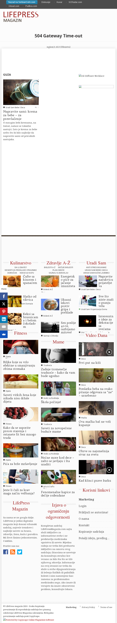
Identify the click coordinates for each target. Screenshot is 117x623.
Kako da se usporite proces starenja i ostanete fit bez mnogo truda (19, 433)
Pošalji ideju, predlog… (94, 538)
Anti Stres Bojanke (96, 267)
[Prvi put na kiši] (96, 349)
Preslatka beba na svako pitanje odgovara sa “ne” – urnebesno (96, 392)
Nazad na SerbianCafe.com (21, 2)
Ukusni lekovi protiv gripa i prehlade (67, 306)
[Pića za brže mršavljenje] (20, 450)
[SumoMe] (4, 334)
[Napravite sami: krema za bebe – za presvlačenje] (21, 91)
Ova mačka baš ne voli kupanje (95, 423)
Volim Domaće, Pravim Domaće (19, 304)
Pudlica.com (31, 6)
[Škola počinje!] (58, 388)
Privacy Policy (88, 607)
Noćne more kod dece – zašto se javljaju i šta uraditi (57, 461)
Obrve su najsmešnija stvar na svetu (94, 452)
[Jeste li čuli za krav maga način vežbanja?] (20, 476)
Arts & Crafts (48, 487)
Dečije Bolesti (65, 267)
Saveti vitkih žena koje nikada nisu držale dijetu (19, 398)
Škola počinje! (51, 402)
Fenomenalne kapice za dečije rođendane (58, 493)
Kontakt (84, 525)
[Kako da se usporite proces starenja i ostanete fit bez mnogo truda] (20, 414)
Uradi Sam (96, 263)
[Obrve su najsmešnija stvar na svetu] (96, 437)
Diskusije (45, 2)
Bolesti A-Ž (49, 267)
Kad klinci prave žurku (95, 480)
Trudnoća (47, 365)
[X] (4, 304)
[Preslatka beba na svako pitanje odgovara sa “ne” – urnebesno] (96, 375)
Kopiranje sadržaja (91, 531)
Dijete (8, 357)
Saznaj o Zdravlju (58, 273)
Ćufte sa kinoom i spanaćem (30, 280)
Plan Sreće (58, 270)
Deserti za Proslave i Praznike (21, 270)
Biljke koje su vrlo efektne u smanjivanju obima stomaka (19, 365)
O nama (84, 518)
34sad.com (14, 6)
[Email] (4, 326)
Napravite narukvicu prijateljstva (106, 281)
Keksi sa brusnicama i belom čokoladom (30, 320)
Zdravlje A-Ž (58, 263)
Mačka (84, 418)
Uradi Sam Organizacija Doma (94, 309)
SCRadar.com (75, 2)
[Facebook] (4, 296)
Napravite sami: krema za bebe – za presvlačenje (20, 115)
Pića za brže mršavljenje (20, 464)
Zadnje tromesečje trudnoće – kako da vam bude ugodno (58, 372)
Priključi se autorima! (93, 512)
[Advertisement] (57, 250)
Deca (83, 359)
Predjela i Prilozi (13, 286)
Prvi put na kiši (90, 363)
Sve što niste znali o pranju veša (106, 301)
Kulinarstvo (20, 263)
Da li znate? (21, 267)
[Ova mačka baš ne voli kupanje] (96, 407)
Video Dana (96, 335)
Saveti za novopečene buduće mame (56, 429)
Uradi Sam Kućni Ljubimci (96, 273)
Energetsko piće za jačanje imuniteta (68, 281)
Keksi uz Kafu (27, 273)
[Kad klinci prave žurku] (96, 466)
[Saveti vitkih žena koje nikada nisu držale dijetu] (20, 381)
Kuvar (59, 2)
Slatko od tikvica (29, 298)
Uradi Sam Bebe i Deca (15, 107)
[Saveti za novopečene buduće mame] (58, 414)
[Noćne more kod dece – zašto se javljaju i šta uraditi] (58, 443)
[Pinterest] (4, 311)
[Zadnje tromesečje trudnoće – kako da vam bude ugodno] (58, 355)
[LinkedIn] (4, 319)
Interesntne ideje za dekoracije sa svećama (106, 322)
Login (83, 506)
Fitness (20, 333)
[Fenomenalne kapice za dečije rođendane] (58, 476)
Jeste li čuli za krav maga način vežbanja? (19, 491)
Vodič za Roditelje (51, 398)
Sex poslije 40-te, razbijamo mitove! (68, 327)
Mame (58, 342)
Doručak (12, 273)
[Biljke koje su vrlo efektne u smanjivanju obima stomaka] (20, 346)
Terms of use (106, 607)
